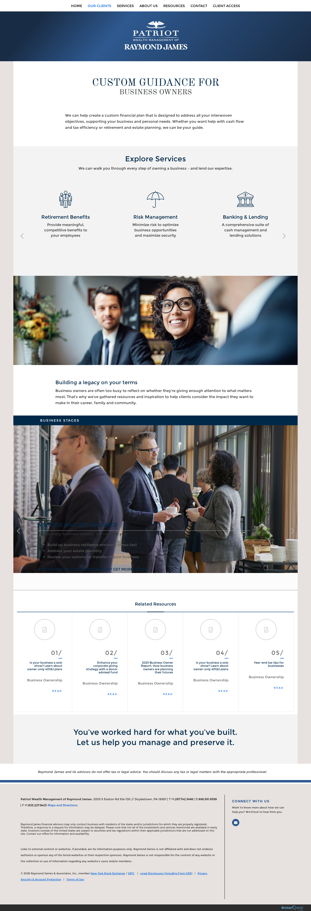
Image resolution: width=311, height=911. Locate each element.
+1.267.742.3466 (182, 799)
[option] (65, 214)
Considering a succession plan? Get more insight (96, 569)
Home (76, 6)
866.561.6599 (208, 799)
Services (125, 6)
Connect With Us (250, 801)
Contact (198, 6)
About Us (148, 6)
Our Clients (99, 6)
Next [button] (285, 662)
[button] (22, 235)
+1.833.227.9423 (36, 805)
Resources (174, 6)
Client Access (226, 6)
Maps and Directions (63, 805)
